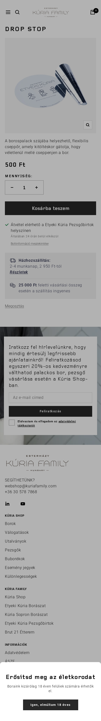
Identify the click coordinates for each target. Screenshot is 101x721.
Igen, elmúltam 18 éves (50, 705)
